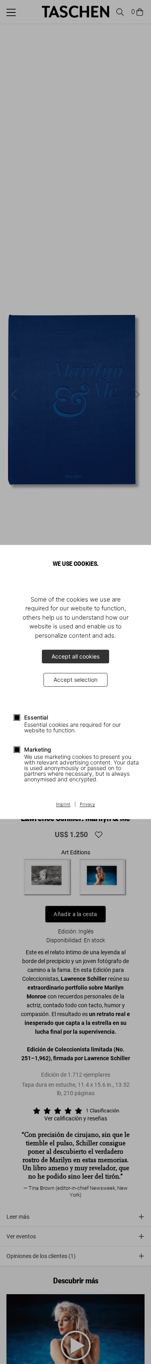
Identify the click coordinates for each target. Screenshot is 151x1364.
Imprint (63, 804)
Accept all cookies (75, 656)
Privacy (87, 804)
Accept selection (75, 679)
